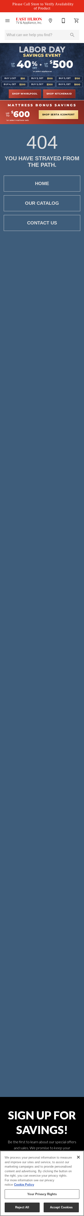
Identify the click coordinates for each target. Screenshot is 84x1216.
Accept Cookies (61, 1207)
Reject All (22, 1207)
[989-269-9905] (63, 20)
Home (42, 183)
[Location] (50, 20)
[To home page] (29, 20)
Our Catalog (42, 203)
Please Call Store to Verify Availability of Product (43, 6)
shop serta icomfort (58, 115)
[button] (7, 20)
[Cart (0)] (76, 20)
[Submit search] (72, 35)
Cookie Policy (24, 1184)
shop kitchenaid (59, 94)
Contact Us (42, 222)
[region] (42, 1183)
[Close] (78, 1157)
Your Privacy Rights (41, 1194)
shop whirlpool (24, 94)
